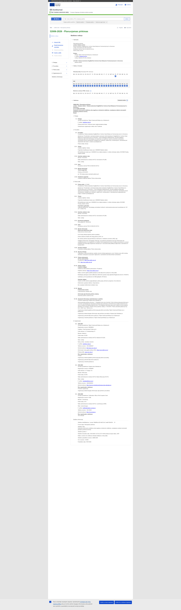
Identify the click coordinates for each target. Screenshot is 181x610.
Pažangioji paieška (90, 22)
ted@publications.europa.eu (89, 408)
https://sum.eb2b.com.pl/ (90, 260)
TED (51, 27)
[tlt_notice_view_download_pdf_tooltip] (74, 86)
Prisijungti (120, 4)
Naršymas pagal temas (101, 22)
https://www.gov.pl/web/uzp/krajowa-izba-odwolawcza (98, 385)
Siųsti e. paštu (57, 52)
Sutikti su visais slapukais (106, 602)
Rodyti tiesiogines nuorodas (58, 46)
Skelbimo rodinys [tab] (54, 36)
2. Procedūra (55, 66)
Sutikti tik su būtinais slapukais (123, 602)
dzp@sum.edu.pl (83, 56)
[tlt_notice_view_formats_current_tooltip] (127, 100)
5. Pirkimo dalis (56, 69)
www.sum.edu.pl (88, 352)
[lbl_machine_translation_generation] (90, 91)
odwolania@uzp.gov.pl (88, 381)
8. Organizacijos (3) (57, 73)
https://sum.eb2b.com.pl (102, 350)
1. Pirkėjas (54, 62)
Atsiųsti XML (57, 42)
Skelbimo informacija (57, 76)
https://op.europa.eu (91, 412)
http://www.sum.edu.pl (91, 348)
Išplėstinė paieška (80, 22)
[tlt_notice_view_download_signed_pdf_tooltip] (115, 76)
